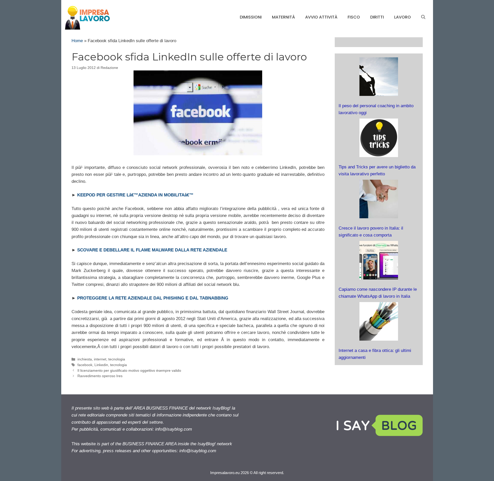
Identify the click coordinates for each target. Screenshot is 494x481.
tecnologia (116, 359)
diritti (377, 17)
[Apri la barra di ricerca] (423, 17)
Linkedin (101, 365)
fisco (354, 17)
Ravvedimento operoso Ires (99, 376)
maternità (283, 17)
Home (77, 40)
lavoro (402, 17)
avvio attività (321, 17)
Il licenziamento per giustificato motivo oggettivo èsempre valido (129, 370)
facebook (84, 365)
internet (100, 359)
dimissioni (251, 17)
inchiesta (84, 359)
